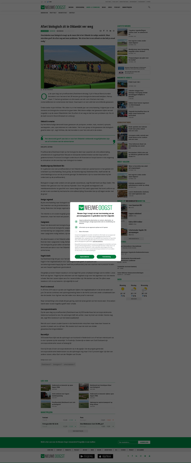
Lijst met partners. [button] (98, 241)
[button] (95, 231)
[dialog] (95, 231)
